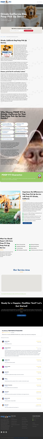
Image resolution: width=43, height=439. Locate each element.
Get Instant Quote (28, 30)
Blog (12, 426)
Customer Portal (24, 426)
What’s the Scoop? (24, 428)
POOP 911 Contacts (25, 424)
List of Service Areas (35, 424)
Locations (4, 36)
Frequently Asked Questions (15, 424)
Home (1, 36)
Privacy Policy (34, 426)
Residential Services (14, 419)
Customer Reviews (14, 421)
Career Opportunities (25, 421)
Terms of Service (22, 437)
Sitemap (26, 437)
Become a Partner (24, 419)
